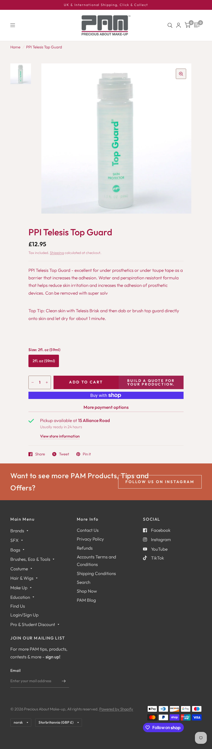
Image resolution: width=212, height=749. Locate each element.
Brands (17, 530)
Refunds (85, 548)
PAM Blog (86, 600)
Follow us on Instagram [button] (159, 481)
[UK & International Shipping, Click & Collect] (106, 5)
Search (83, 582)
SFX (14, 540)
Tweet (64, 454)
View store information (60, 436)
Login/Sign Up (24, 614)
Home (15, 47)
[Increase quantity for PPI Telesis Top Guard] (47, 382)
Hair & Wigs (21, 578)
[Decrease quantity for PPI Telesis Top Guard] (32, 382)
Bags (15, 549)
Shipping (57, 252)
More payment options (106, 407)
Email (15, 670)
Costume (19, 568)
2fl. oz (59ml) (44, 360)
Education (20, 597)
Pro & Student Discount (32, 624)
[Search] (170, 25)
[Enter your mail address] (64, 681)
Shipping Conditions (96, 573)
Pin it (87, 454)
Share (40, 454)
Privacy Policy (90, 539)
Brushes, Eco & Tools (30, 559)
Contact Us (88, 530)
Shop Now (87, 591)
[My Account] (178, 25)
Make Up (18, 587)
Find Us (17, 606)
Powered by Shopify (116, 709)
